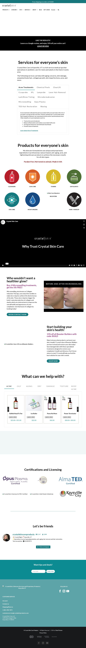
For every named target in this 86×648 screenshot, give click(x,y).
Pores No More (16, 413)
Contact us (6, 604)
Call (44, 2)
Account (5, 601)
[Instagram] (64, 591)
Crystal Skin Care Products (31, 630)
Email (52, 2)
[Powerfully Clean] (52, 403)
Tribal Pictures (58, 630)
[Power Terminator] (34, 403)
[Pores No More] (16, 403)
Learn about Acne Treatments (29, 130)
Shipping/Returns (8, 607)
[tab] (26, 87)
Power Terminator (34, 413)
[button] (58, 9)
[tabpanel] (43, 122)
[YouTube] (67, 591)
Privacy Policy (43, 633)
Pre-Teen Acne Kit (70, 413)
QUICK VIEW (12, 417)
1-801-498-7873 (7, 610)
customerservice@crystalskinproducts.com (16, 613)
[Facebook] (60, 591)
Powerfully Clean (52, 413)
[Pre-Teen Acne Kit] (70, 396)
